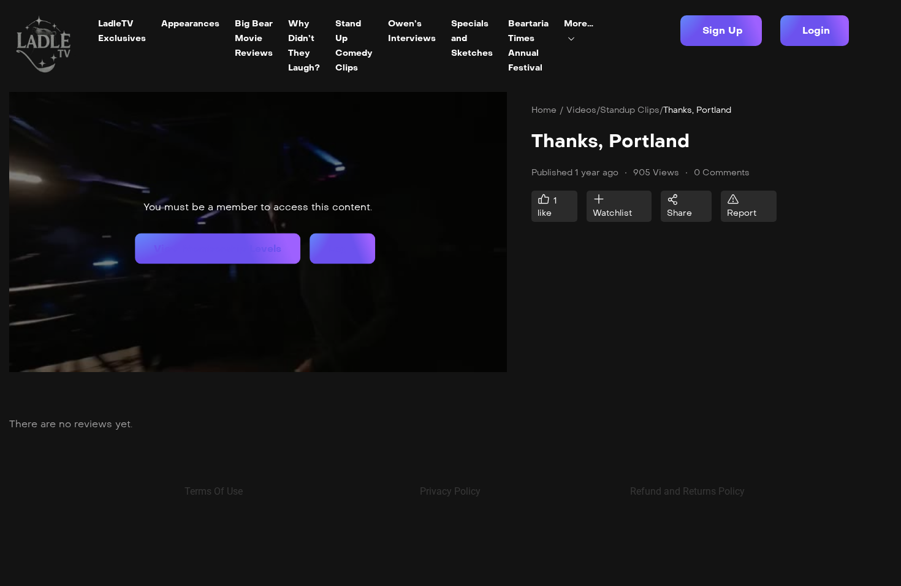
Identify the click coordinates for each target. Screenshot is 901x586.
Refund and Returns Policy (687, 491)
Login (342, 248)
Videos (581, 110)
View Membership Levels (217, 248)
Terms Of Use (213, 491)
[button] (721, 30)
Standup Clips (630, 110)
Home (544, 110)
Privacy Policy (450, 491)
